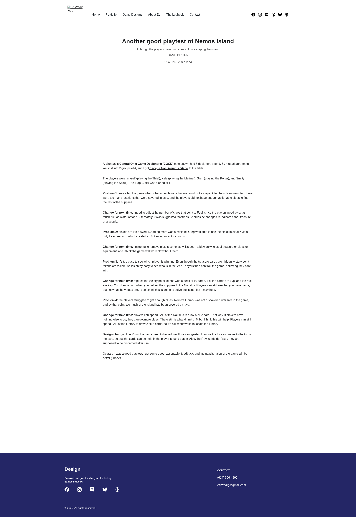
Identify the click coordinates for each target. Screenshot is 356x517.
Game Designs (132, 14)
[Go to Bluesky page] (281, 15)
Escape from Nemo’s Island (168, 168)
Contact (195, 14)
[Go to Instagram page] (261, 15)
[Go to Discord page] (268, 15)
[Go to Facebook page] (254, 15)
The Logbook (175, 14)
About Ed (154, 14)
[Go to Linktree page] (287, 15)
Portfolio (111, 14)
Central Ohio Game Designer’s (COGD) (146, 163)
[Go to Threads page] (274, 15)
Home (96, 14)
